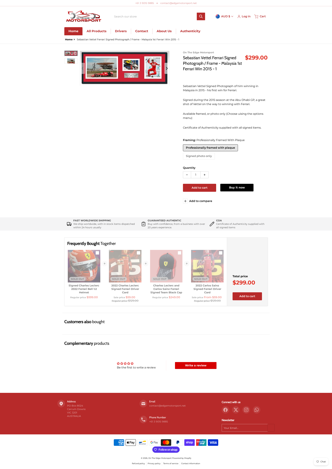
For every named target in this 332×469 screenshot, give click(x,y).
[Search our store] (201, 16)
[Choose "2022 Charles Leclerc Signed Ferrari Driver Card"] (138, 253)
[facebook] (225, 410)
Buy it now (237, 187)
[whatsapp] (256, 410)
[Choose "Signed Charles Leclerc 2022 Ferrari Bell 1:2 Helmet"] (97, 253)
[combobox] (158, 16)
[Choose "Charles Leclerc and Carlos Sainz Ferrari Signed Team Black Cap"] (179, 253)
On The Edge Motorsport (160, 458)
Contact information (190, 463)
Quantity (189, 167)
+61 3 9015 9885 (144, 3)
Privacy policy (154, 463)
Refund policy (138, 463)
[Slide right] (166, 68)
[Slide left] (82, 68)
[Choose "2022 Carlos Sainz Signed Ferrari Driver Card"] (220, 253)
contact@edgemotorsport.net (178, 3)
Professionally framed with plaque (210, 147)
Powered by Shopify (181, 458)
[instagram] (246, 410)
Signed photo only (199, 156)
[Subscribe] (271, 428)
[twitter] (236, 410)
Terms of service (170, 463)
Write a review (195, 365)
